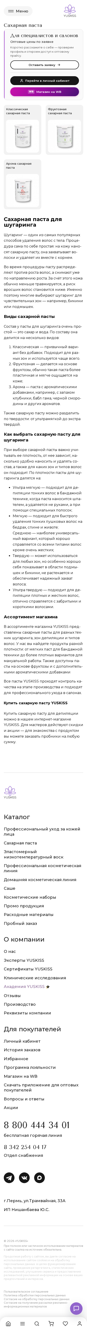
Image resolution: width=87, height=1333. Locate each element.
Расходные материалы (29, 914)
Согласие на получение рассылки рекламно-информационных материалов (36, 1304)
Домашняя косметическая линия (40, 879)
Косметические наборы (30, 897)
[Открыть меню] (22, 1324)
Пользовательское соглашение (26, 1291)
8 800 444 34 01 (37, 1125)
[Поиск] (37, 1324)
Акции (11, 1107)
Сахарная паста (20, 843)
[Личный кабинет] (79, 1324)
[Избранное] (65, 1324)
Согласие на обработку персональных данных (36, 1299)
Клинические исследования (35, 978)
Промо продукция (24, 906)
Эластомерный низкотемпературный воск (33, 854)
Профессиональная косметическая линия (42, 868)
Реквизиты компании (27, 1013)
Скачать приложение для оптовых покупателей (41, 1088)
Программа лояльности (30, 1067)
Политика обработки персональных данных (35, 1295)
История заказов (22, 1050)
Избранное (16, 1058)
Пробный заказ (20, 923)
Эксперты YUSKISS (24, 960)
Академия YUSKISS (24, 986)
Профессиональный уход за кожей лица (42, 832)
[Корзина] (51, 1324)
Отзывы (12, 995)
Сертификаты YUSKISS (28, 969)
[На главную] (8, 1324)
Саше (9, 888)
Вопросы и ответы (24, 1099)
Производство (20, 1004)
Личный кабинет (22, 1041)
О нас (10, 951)
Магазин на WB (20, 1076)
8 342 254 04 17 (25, 1147)
